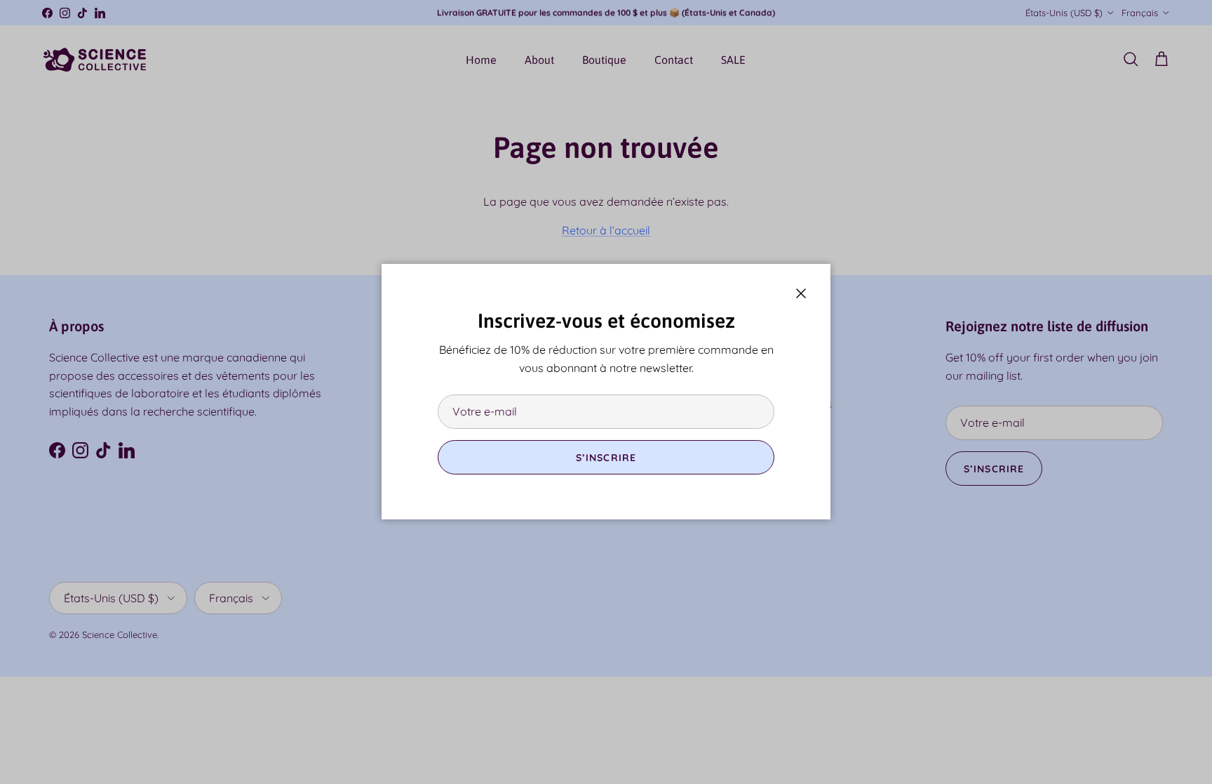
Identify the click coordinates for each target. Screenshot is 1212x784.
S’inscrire (606, 457)
